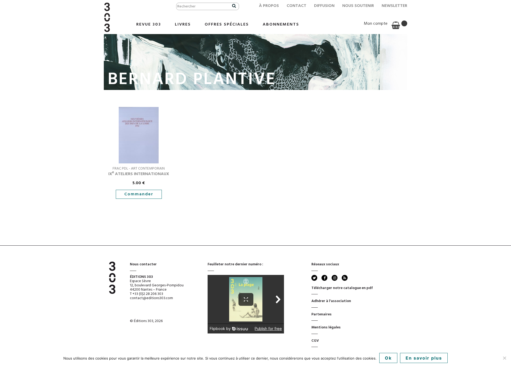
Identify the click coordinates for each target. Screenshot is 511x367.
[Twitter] (314, 278)
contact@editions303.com (151, 298)
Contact (296, 5)
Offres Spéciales (227, 24)
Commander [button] (138, 194)
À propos (269, 5)
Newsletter (394, 5)
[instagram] (334, 278)
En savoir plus (424, 358)
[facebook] (324, 278)
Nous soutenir (358, 5)
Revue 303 (148, 24)
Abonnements (281, 24)
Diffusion (324, 5)
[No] (504, 358)
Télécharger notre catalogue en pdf (342, 288)
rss (344, 278)
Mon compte (376, 23)
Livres (183, 24)
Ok (388, 358)
